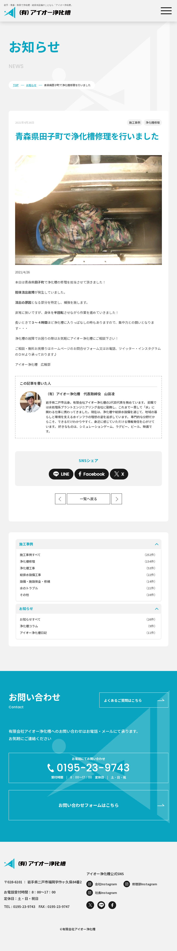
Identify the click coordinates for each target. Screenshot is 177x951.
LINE (65, 474)
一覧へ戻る (88, 499)
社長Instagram (106, 892)
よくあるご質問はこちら (123, 700)
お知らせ (31, 85)
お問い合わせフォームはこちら (88, 805)
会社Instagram (106, 884)
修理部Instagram (144, 884)
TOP (16, 85)
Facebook (94, 474)
